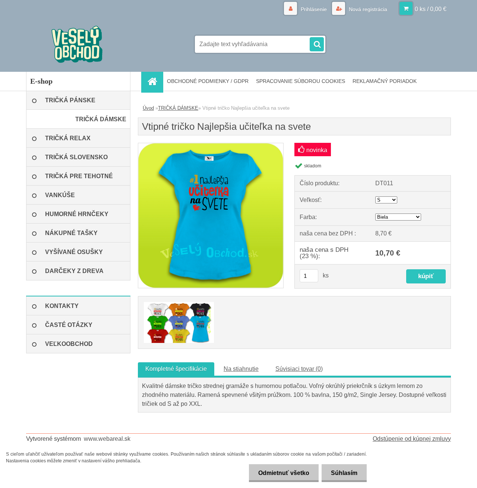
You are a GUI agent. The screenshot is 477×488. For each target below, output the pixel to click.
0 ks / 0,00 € (430, 9)
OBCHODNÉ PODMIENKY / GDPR (208, 81)
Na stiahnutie (241, 369)
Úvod (148, 108)
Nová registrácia (367, 9)
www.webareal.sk (107, 439)
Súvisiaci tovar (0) (299, 369)
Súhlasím (344, 473)
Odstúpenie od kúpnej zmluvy (412, 439)
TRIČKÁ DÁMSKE (178, 108)
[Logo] (77, 44)
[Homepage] (154, 81)
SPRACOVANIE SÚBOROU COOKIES (300, 81)
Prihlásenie (313, 9)
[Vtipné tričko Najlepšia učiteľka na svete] (210, 146)
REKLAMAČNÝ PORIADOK (385, 81)
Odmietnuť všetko (283, 473)
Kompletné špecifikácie (176, 369)
